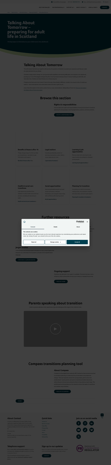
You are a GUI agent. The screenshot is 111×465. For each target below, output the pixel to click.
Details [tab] (55, 226)
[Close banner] (87, 221)
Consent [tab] (33, 226)
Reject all (33, 242)
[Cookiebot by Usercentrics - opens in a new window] (77, 222)
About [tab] (78, 226)
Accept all (77, 242)
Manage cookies (54, 242)
